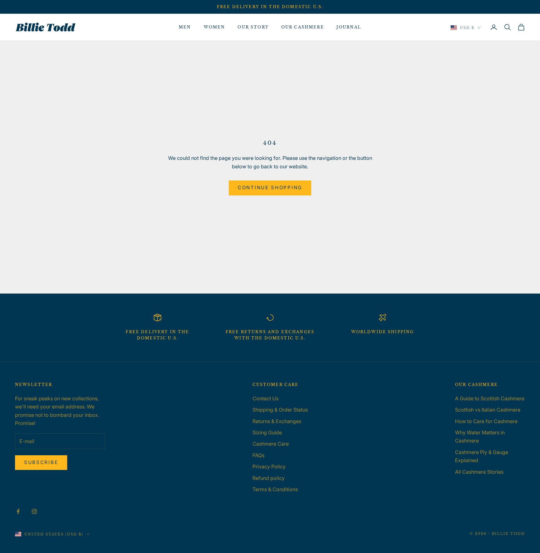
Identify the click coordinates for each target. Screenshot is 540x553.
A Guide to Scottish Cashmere (489, 398)
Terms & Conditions (275, 489)
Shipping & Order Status (280, 410)
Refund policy (268, 478)
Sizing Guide (267, 432)
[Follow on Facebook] (18, 511)
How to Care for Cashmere (486, 421)
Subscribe (41, 462)
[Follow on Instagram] (34, 511)
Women (214, 27)
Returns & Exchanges (276, 421)
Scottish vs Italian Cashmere (487, 410)
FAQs (258, 455)
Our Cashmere (302, 27)
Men (185, 27)
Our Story (253, 27)
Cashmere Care (270, 444)
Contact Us (265, 398)
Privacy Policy (269, 466)
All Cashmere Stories (479, 472)
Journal (349, 27)
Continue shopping (270, 187)
